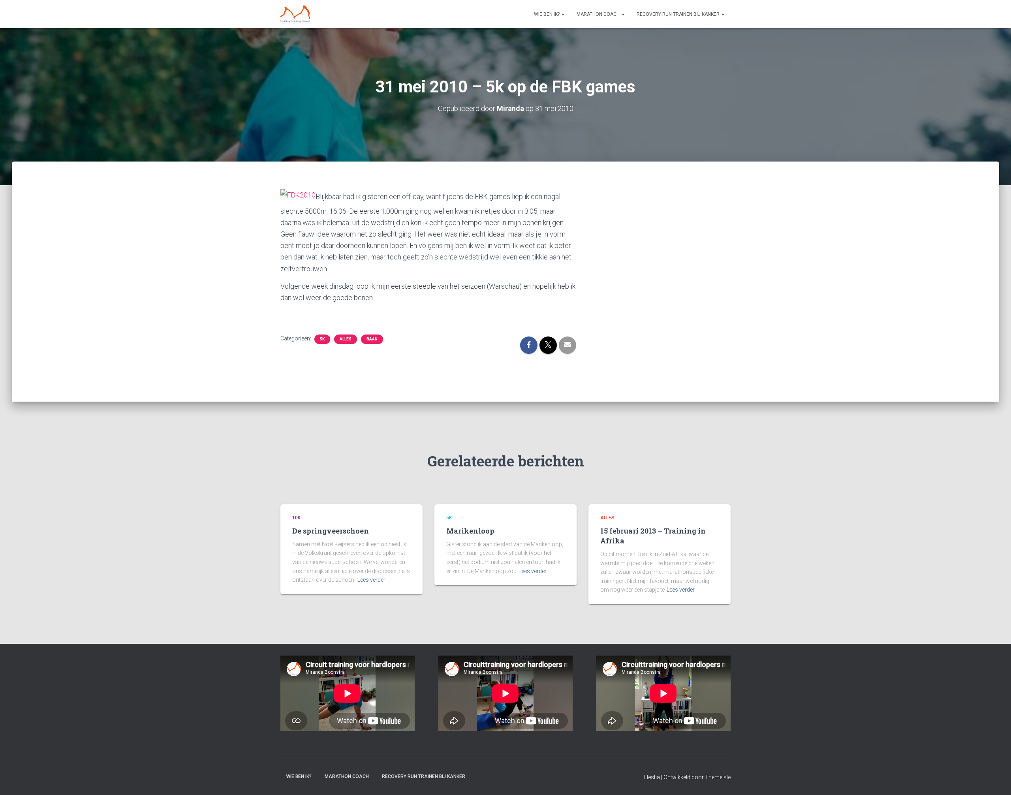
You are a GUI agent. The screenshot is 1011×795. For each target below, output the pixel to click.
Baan (372, 339)
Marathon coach (599, 14)
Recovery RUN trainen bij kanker (679, 14)
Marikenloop (470, 531)
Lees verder (371, 580)
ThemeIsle (718, 777)
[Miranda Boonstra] (295, 14)
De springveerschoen (330, 531)
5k (322, 339)
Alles (345, 339)
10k (296, 518)
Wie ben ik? (547, 14)
